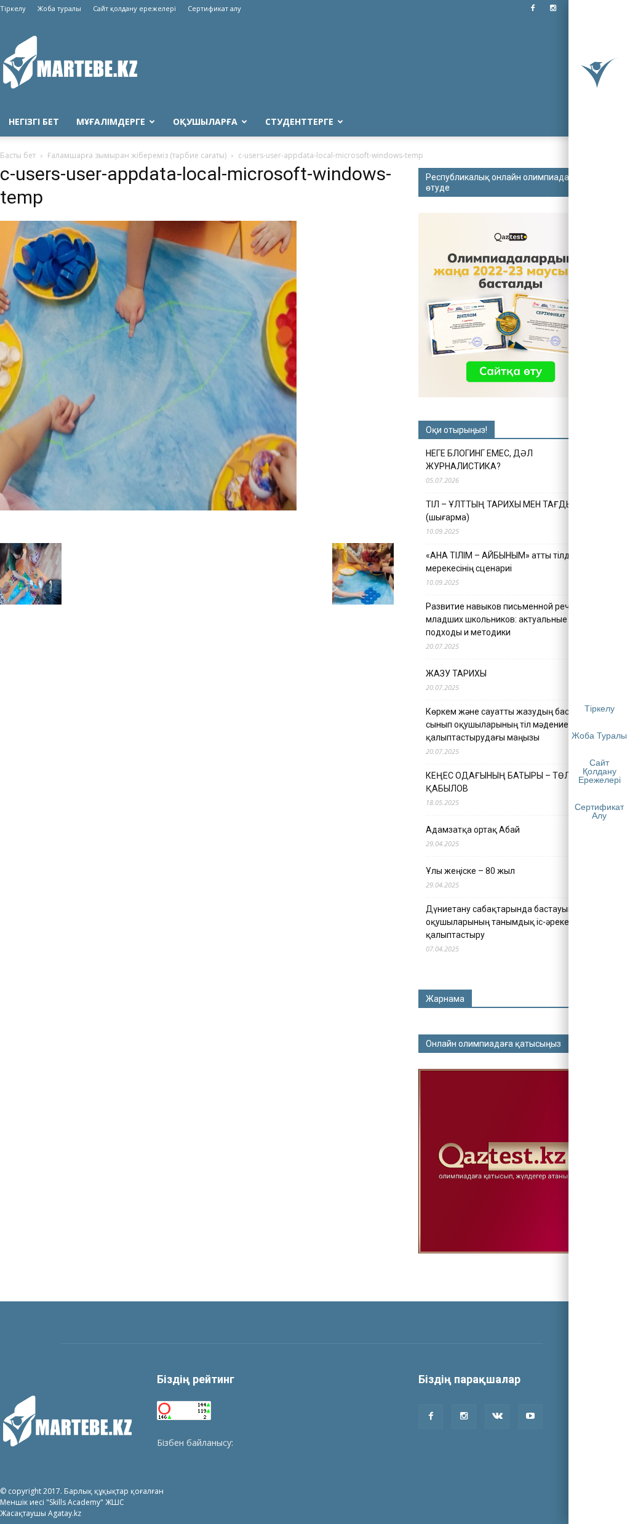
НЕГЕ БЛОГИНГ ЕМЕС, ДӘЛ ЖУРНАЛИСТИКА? (479, 459)
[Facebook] (533, 8)
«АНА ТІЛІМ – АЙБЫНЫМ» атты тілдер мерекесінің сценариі (503, 561)
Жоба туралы (59, 8)
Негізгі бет (34, 121)
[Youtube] (530, 1416)
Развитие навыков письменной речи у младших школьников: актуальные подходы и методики (503, 619)
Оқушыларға (205, 121)
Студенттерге (299, 121)
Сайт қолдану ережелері (134, 8)
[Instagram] (553, 8)
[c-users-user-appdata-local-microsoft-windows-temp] (148, 507)
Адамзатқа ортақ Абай (473, 830)
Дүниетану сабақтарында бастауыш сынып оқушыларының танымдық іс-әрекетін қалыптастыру (514, 922)
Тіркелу (13, 8)
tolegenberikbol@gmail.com (291, 1442)
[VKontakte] (497, 1416)
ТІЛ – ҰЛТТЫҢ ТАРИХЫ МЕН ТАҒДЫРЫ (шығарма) (505, 510)
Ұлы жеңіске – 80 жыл (470, 871)
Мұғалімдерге (110, 121)
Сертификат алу (214, 8)
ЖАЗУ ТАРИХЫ (456, 673)
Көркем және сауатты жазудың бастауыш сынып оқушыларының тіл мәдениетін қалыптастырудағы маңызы (511, 724)
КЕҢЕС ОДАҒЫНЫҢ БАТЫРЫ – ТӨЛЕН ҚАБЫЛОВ (503, 782)
